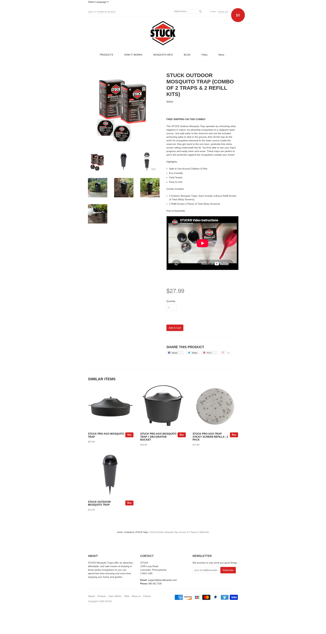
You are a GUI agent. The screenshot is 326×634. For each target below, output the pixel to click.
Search (91, 596)
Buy (129, 434)
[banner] (163, 33)
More (222, 54)
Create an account (106, 11)
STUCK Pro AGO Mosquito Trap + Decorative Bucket (158, 436)
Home (120, 532)
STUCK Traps (141, 532)
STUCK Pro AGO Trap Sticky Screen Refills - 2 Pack (210, 436)
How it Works (115, 596)
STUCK (108, 601)
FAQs (204, 54)
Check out (223, 11)
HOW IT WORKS (133, 54)
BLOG (187, 54)
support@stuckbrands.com (162, 580)
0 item (213, 11)
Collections (129, 532)
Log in (91, 11)
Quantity (170, 301)
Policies (147, 596)
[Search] (200, 11)
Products (101, 596)
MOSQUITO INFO (163, 54)
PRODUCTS (106, 54)
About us (136, 596)
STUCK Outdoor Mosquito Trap (99, 503)
